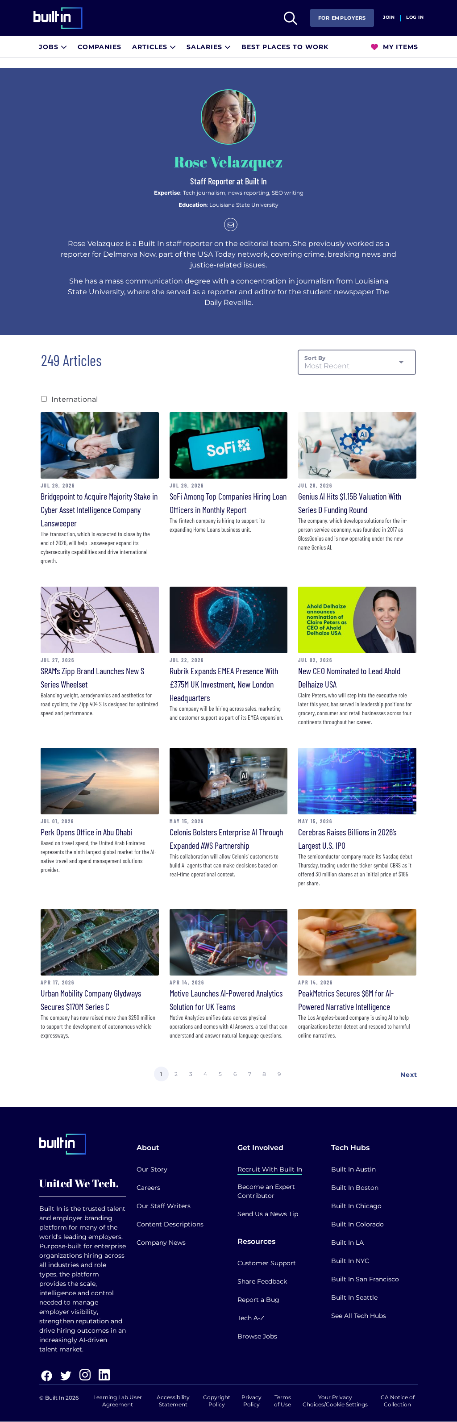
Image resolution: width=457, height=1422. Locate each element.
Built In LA (347, 1243)
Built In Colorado (357, 1224)
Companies (99, 47)
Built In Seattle (354, 1297)
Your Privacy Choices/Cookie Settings (335, 1401)
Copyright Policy (216, 1401)
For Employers (342, 18)
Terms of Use (282, 1401)
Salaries (205, 47)
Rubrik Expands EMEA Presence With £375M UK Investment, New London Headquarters (224, 684)
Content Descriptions (170, 1224)
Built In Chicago (356, 1206)
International (74, 399)
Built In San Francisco (365, 1279)
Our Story (152, 1169)
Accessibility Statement (173, 1401)
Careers (148, 1188)
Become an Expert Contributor (266, 1191)
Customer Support (266, 1263)
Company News (161, 1243)
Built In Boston (354, 1188)
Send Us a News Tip (267, 1214)
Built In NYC (350, 1261)
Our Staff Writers (164, 1206)
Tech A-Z (250, 1318)
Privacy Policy (251, 1401)
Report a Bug (258, 1300)
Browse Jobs (257, 1336)
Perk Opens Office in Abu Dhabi (86, 831)
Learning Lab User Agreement (117, 1401)
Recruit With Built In (269, 1169)
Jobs (50, 47)
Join (389, 17)
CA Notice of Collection (398, 1401)
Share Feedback (262, 1281)
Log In (415, 17)
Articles (151, 47)
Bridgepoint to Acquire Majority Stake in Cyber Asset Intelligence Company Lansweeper (99, 509)
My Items (399, 47)
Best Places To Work (284, 47)
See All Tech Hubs (358, 1316)
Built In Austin (353, 1169)
